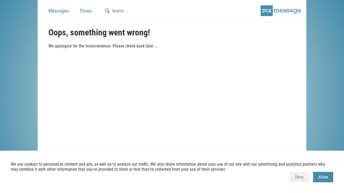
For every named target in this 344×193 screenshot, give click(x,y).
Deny (299, 177)
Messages (58, 11)
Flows (86, 11)
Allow (323, 177)
